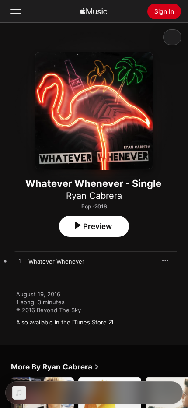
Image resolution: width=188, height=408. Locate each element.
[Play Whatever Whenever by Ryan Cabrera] (19, 261)
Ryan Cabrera (94, 195)
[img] (93, 11)
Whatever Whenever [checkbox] (56, 261)
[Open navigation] (15, 11)
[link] (55, 367)
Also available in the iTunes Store (61, 322)
